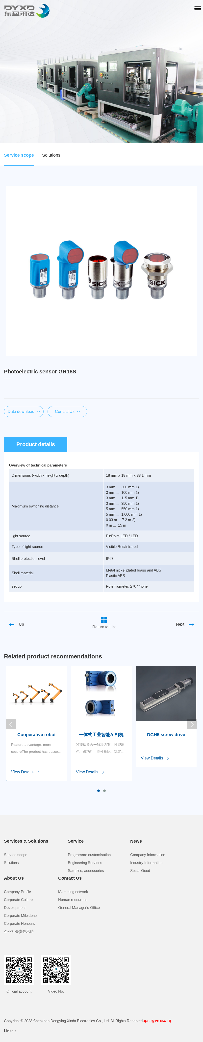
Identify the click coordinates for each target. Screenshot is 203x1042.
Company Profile (17, 892)
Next (180, 624)
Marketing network (73, 892)
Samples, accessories (86, 870)
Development (14, 907)
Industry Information (146, 863)
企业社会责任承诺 (19, 931)
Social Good (140, 870)
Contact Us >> (67, 411)
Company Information (147, 855)
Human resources (72, 900)
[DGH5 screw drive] (166, 720)
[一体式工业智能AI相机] (101, 720)
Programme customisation (89, 855)
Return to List (104, 627)
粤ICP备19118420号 (157, 1021)
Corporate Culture (18, 900)
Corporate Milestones (21, 915)
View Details (22, 772)
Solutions (51, 155)
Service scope (19, 155)
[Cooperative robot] (36, 720)
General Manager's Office (79, 907)
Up (21, 624)
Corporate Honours (19, 923)
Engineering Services (85, 863)
